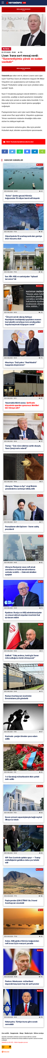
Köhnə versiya (39, 1033)
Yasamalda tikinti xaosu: (22, 405)
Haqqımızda (14, 1033)
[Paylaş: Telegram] (34, 151)
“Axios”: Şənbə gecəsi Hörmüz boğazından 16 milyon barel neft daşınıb (22, 197)
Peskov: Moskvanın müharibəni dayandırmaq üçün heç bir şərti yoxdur (22, 982)
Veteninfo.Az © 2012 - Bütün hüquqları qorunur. (15, 1042)
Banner (41, 826)
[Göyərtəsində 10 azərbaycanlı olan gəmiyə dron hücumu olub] (23, 218)
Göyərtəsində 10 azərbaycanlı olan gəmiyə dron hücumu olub (23, 237)
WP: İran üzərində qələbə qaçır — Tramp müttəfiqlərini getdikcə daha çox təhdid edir (22, 860)
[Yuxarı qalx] (41, 1052)
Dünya (41, 495)
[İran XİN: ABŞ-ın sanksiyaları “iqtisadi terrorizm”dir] (23, 259)
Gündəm (40, 205)
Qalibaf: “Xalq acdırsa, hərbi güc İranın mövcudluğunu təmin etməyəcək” (22, 656)
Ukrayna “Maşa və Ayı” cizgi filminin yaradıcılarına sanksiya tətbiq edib (21, 487)
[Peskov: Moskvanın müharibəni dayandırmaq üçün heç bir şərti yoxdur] (23, 963)
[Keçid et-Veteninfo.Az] (16, 3)
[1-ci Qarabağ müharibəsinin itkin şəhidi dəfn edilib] (23, 759)
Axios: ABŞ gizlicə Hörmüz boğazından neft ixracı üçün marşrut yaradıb (22, 942)
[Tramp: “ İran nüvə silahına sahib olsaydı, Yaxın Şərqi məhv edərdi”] (23, 428)
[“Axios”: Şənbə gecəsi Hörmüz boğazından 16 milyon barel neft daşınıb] (23, 178)
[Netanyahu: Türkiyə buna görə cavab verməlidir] (23, 1004)
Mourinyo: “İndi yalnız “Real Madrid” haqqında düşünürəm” (21, 363)
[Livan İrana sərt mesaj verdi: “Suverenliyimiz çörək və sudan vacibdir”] (23, 30)
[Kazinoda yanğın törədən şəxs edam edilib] (23, 718)
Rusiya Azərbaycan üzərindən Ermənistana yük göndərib (18, 697)
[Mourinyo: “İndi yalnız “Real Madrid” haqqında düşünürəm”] (23, 345)
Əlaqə (21, 1033)
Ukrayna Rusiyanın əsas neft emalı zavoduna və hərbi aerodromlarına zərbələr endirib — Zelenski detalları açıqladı (20, 571)
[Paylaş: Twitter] (12, 151)
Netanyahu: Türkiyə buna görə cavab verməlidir (21, 1023)
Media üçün (29, 1033)
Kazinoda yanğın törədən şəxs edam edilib (21, 737)
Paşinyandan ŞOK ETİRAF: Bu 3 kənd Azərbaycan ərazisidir (21, 901)
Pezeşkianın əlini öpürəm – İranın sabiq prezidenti (22, 527)
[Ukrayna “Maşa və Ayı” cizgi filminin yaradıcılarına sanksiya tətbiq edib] (23, 468)
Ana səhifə (5, 1033)
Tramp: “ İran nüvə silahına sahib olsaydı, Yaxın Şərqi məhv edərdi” (23, 447)
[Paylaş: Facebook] (5, 151)
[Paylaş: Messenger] (27, 151)
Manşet (40, 164)
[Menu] (4, 2)
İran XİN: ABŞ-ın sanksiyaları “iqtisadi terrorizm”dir (21, 277)
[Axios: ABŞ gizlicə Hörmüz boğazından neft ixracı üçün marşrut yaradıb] (23, 923)
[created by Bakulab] (5, 1052)
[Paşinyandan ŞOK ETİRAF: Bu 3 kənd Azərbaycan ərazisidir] (23, 883)
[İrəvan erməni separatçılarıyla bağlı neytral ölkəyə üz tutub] (23, 799)
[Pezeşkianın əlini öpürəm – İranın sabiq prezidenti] (23, 509)
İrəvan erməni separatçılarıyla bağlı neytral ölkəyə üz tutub (23, 818)
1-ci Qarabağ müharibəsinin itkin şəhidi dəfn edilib (22, 778)
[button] (42, 151)
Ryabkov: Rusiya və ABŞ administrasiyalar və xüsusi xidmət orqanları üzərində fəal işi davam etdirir (23, 615)
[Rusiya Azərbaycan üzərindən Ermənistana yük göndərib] (23, 678)
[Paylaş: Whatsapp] (20, 151)
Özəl (7, 49)
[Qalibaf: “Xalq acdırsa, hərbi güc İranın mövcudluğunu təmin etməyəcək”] (23, 638)
